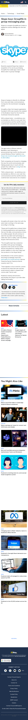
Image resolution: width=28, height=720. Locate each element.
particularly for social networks (10, 259)
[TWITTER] (10, 287)
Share (4, 61)
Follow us (16, 61)
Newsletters (14, 697)
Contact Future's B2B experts (14, 705)
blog (18, 167)
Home (3, 13)
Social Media (20, 13)
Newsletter (24, 61)
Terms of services (19, 207)
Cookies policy (14, 694)
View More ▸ (14, 638)
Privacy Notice (21, 209)
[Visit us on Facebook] (5, 670)
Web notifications (14, 691)
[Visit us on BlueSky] (19, 670)
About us (14, 680)
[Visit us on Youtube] (14, 670)
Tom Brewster (10, 33)
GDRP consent (14, 700)
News (20, 35)
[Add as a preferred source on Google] (6, 660)
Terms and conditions (14, 685)
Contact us (14, 683)
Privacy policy (14, 688)
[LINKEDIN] (14, 287)
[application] (14, 135)
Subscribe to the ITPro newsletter (18, 6)
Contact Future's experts (14, 677)
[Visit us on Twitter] (10, 670)
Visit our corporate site (20, 656)
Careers (14, 703)
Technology (10, 13)
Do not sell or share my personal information (14, 708)
